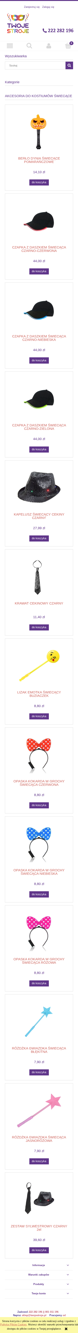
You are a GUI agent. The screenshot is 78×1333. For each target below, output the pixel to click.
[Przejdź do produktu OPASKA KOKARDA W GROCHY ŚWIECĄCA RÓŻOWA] (39, 932)
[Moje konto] (48, 45)
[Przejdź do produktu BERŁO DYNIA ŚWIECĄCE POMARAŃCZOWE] (39, 131)
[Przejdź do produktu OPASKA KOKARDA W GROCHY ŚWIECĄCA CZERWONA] (39, 754)
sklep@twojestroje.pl (34, 1315)
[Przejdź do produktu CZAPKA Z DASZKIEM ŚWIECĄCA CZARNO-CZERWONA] (39, 220)
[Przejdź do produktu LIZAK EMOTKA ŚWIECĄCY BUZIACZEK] (39, 665)
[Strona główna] (39, 23)
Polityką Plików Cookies (13, 1324)
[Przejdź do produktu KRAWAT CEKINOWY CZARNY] (39, 576)
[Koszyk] (68, 45)
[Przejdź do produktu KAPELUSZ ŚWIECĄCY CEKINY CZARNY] (39, 487)
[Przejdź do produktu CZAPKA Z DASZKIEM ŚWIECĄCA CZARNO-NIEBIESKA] (39, 309)
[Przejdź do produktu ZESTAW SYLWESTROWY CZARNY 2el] (39, 1199)
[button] (10, 45)
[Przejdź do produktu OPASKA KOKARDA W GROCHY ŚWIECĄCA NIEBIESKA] (39, 843)
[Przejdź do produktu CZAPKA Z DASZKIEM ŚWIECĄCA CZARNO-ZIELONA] (39, 398)
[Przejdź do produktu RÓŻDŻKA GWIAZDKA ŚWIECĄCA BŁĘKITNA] (39, 1021)
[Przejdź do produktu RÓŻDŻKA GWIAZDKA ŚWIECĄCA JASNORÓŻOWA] (39, 1110)
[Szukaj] (69, 65)
